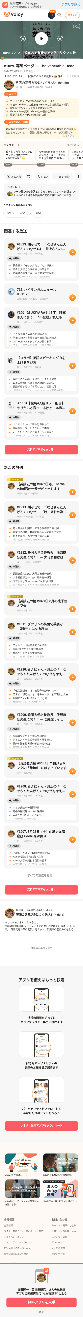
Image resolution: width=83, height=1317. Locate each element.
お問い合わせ (58, 1254)
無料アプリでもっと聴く (41, 449)
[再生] (72, 252)
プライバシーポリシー (15, 1237)
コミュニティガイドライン (17, 1242)
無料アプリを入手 (41, 1302)
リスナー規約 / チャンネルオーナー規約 (24, 1231)
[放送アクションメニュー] (78, 176)
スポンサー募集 (59, 1237)
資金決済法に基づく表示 (16, 1254)
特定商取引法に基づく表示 (17, 1248)
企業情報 (8, 1225)
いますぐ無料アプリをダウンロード (41, 1125)
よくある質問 (58, 1248)
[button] (41, 38)
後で (41, 1312)
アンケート (57, 1242)
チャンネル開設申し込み (64, 1225)
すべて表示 (73, 145)
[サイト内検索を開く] (60, 15)
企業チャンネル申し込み (64, 1231)
